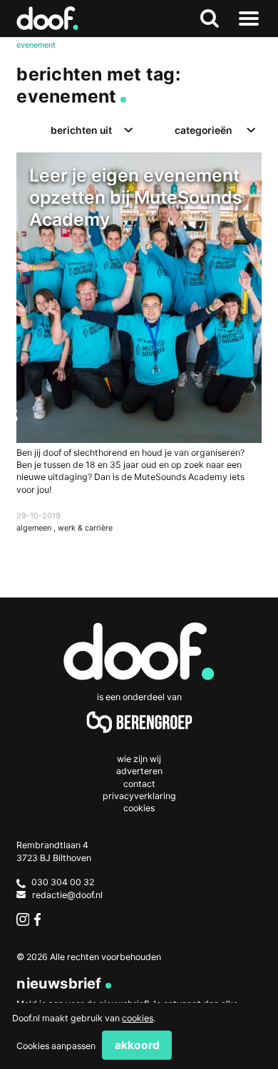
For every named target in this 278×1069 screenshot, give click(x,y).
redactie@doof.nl (67, 895)
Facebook (40, 919)
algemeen (34, 528)
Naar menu (249, 18)
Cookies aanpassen (56, 1046)
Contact (139, 783)
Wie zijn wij (139, 758)
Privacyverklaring (139, 796)
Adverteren (139, 771)
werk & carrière (85, 528)
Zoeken (209, 18)
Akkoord (137, 1045)
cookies (137, 1018)
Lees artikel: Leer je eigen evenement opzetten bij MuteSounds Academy (138, 356)
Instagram (22, 919)
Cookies (139, 808)
